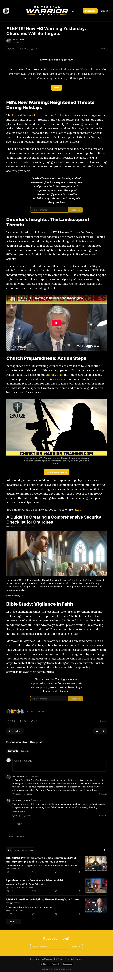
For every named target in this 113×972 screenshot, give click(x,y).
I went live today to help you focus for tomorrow (29, 907)
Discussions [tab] (27, 850)
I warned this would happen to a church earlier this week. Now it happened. (42, 865)
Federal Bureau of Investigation (32, 115)
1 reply (18, 824)
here (78, 509)
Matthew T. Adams (21, 800)
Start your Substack (51, 964)
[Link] (2, 105)
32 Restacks (40, 711)
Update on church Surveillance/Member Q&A (34, 880)
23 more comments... (15, 836)
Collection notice (77, 959)
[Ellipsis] (105, 776)
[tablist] (18, 751)
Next (98, 731)
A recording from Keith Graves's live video (26, 884)
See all (12, 921)
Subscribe (90, 10)
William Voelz (18, 776)
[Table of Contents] (3, 485)
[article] (56, 865)
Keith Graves (18, 40)
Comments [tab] (13, 751)
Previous (16, 731)
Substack (45, 969)
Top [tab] (9, 850)
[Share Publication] (79, 11)
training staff (55, 374)
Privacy (60, 959)
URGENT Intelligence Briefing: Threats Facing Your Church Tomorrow (43, 901)
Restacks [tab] (25, 751)
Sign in (104, 10)
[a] (95, 863)
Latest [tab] (17, 850)
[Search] (73, 11)
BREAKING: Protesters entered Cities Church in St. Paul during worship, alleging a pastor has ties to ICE (41, 859)
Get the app (67, 964)
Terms (67, 959)
